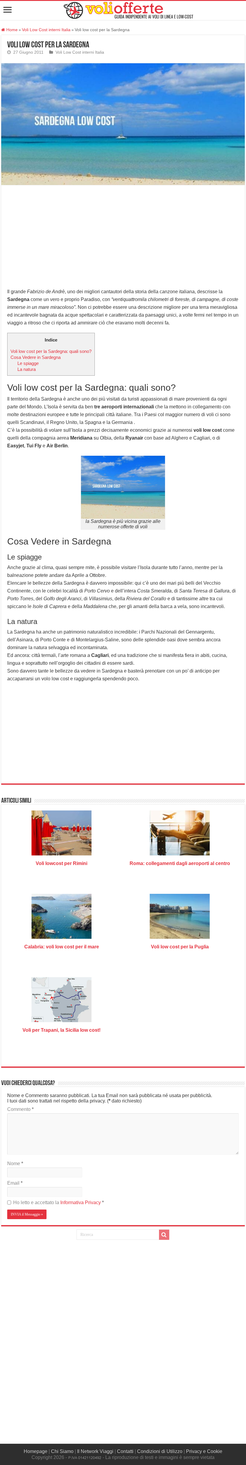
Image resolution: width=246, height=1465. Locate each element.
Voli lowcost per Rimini (61, 863)
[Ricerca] (164, 1235)
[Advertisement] (123, 236)
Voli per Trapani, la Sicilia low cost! (61, 1030)
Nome (15, 1163)
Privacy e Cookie (204, 1451)
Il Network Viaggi (95, 1451)
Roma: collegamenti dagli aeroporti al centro (180, 863)
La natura (26, 369)
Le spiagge (28, 363)
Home (11, 30)
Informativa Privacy (81, 1202)
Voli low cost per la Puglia (180, 946)
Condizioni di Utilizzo (159, 1451)
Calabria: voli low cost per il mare (61, 946)
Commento (20, 1109)
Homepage (35, 1451)
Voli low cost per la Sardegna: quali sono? (51, 351)
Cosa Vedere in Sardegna (35, 357)
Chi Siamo (62, 1451)
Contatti (125, 1451)
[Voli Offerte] (127, 9)
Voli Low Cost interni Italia (46, 30)
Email (14, 1183)
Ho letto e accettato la (58, 1202)
